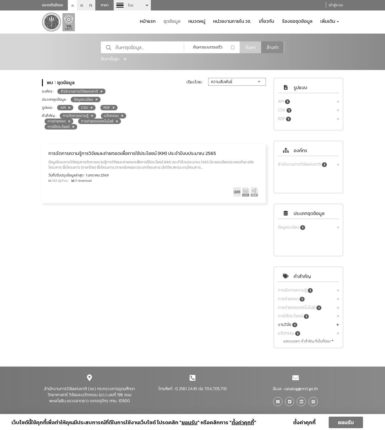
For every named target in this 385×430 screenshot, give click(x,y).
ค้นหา (250, 47)
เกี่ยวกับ (266, 21)
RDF (283, 119)
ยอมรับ (346, 422)
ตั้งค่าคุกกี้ (304, 422)
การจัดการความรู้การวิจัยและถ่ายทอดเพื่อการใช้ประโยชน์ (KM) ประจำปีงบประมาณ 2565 (132, 153)
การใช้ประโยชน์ (292, 316)
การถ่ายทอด (290, 299)
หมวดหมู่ (196, 21)
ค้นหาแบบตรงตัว (207, 47)
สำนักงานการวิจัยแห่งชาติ (301, 164)
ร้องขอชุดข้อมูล (297, 21)
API (283, 101)
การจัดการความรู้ (294, 290)
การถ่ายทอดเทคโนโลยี (299, 307)
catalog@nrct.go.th (301, 388)
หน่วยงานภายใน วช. (232, 21)
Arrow (132, 5)
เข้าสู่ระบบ (336, 5)
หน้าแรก (148, 21)
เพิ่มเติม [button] (328, 21)
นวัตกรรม (288, 333)
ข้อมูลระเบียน (290, 227)
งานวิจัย (286, 324)
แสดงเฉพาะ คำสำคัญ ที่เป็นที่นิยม (307, 341)
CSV (284, 110)
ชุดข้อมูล (171, 21)
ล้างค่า (272, 47)
